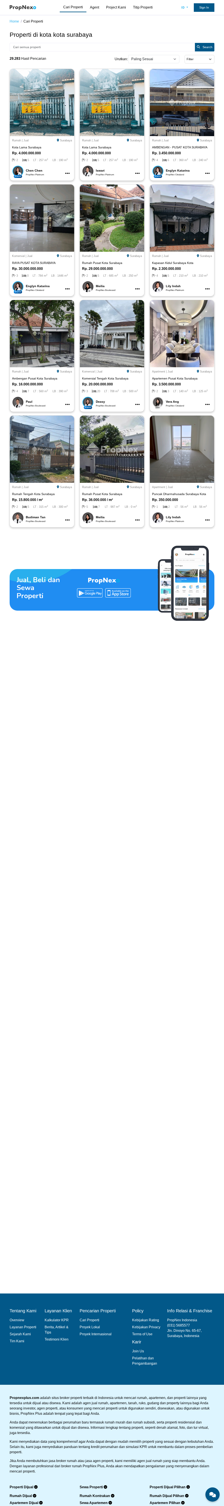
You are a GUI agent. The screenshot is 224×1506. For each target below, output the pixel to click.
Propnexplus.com (24, 1398)
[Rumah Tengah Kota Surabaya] (42, 449)
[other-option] (67, 173)
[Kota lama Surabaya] (42, 102)
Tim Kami (17, 1341)
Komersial (18, 256)
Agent (94, 7)
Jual (26, 140)
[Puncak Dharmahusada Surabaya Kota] (182, 449)
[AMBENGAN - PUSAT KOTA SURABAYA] (182, 102)
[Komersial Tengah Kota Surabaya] (112, 333)
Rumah (16, 140)
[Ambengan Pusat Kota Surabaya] (42, 333)
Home (14, 21)
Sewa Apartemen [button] (94, 1503)
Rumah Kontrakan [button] (95, 1496)
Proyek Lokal (90, 1327)
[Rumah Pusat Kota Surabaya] (112, 218)
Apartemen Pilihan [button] (165, 1503)
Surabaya (66, 140)
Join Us (138, 1351)
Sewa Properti (92, 1487)
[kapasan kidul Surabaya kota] (182, 218)
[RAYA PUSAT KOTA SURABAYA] (42, 218)
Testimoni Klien (56, 1339)
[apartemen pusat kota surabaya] (182, 333)
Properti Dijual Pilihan (168, 1487)
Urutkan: (121, 59)
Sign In (204, 7)
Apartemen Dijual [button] (24, 1503)
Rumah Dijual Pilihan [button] (167, 1496)
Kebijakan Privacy (146, 1327)
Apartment (158, 371)
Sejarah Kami (20, 1334)
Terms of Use (142, 1334)
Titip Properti (143, 7)
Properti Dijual (22, 1487)
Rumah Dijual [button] (21, 1496)
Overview (17, 1320)
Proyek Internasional (96, 1334)
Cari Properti (73, 7)
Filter (190, 59)
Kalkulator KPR (57, 1320)
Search (207, 47)
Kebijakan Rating (145, 1320)
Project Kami (116, 7)
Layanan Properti (23, 1327)
